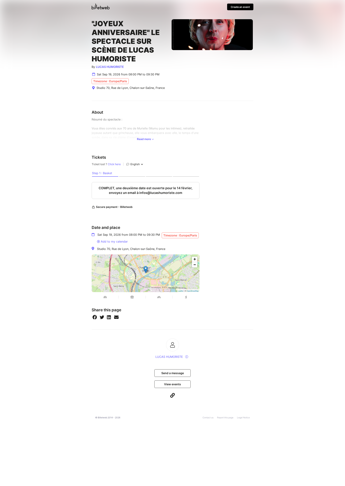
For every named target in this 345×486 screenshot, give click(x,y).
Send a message (172, 373)
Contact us (208, 417)
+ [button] (195, 259)
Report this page (225, 417)
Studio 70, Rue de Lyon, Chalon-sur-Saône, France (131, 249)
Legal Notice (243, 417)
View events (172, 384)
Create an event (240, 6)
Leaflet (180, 291)
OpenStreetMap (193, 291)
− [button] (195, 264)
